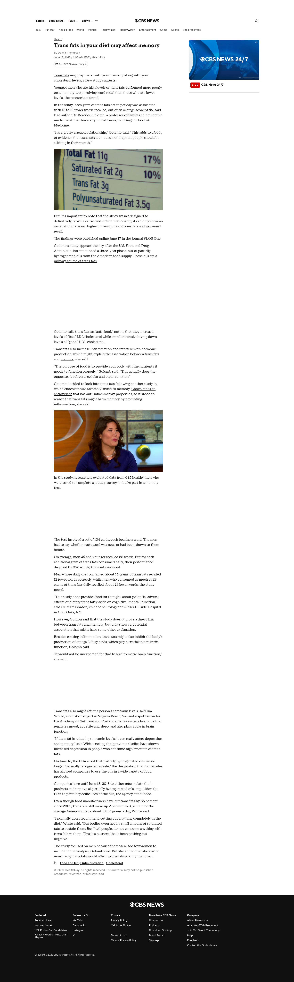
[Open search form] (256, 20)
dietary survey (106, 483)
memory (67, 359)
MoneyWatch (127, 30)
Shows (86, 20)
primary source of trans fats (75, 261)
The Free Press (192, 30)
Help (190, 935)
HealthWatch (108, 30)
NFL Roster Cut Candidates (51, 930)
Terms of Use (118, 935)
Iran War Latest (43, 925)
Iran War (49, 30)
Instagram (78, 930)
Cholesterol (114, 863)
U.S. (38, 30)
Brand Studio (156, 935)
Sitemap (154, 940)
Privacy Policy (119, 920)
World (80, 30)
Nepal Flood (66, 30)
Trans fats (61, 75)
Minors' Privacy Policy (123, 940)
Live (73, 21)
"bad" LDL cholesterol (85, 337)
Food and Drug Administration (81, 863)
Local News (56, 20)
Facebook (79, 925)
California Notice (121, 925)
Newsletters (156, 920)
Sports (175, 30)
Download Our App (160, 930)
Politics (92, 30)
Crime (163, 30)
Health (58, 39)
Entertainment (147, 30)
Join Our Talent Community (203, 930)
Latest (40, 20)
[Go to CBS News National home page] (147, 21)
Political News (43, 920)
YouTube (78, 920)
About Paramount (197, 920)
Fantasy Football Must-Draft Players (51, 936)
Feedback (193, 940)
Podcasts (154, 925)
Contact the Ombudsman (202, 945)
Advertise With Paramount (202, 925)
